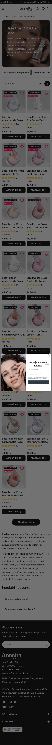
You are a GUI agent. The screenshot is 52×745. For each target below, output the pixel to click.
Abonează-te (38, 382)
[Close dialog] (49, 355)
